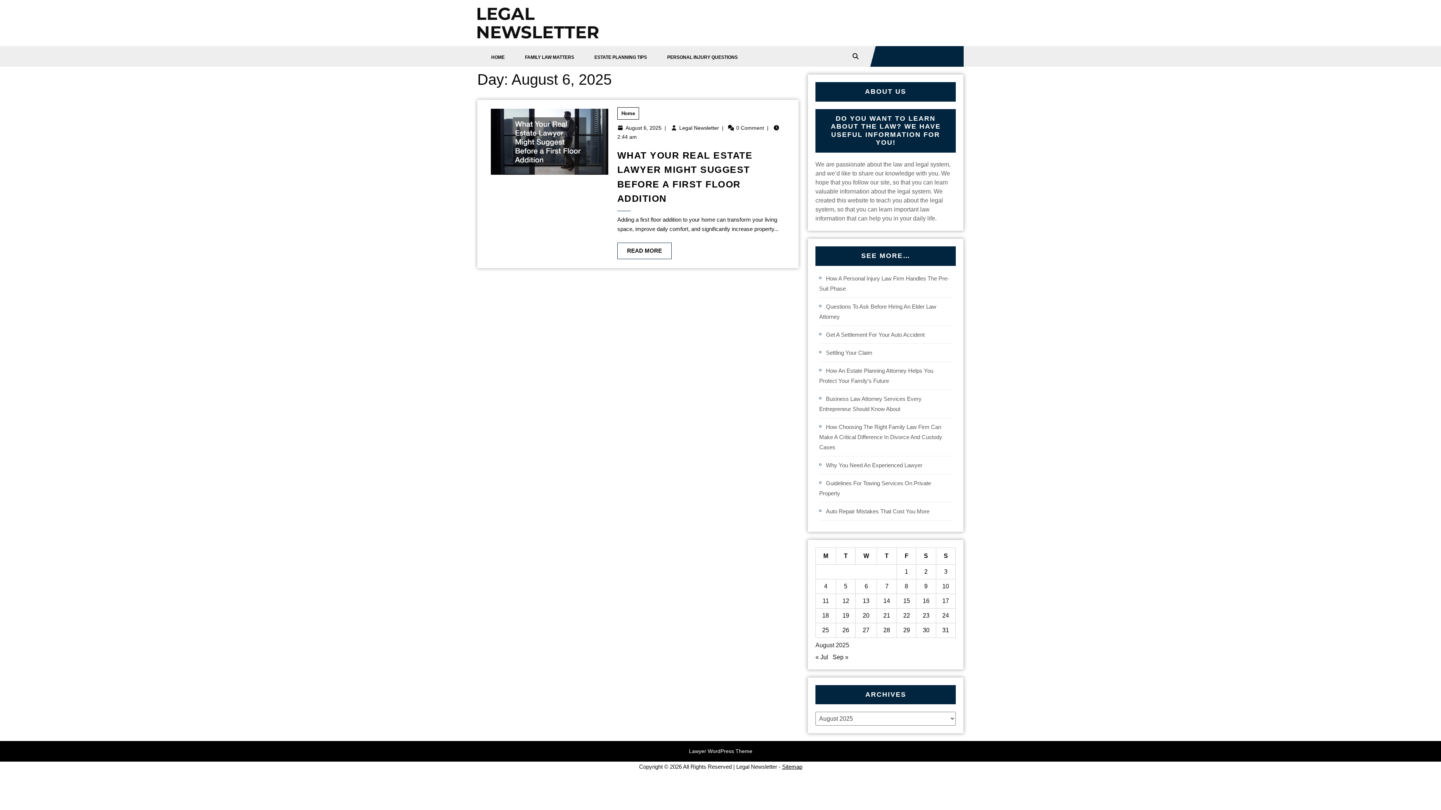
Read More (639, 248)
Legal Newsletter (699, 128)
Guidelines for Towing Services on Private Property (875, 488)
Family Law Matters (549, 57)
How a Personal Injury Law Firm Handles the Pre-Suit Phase (884, 283)
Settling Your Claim (849, 353)
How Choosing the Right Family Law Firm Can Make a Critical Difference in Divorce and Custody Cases (880, 437)
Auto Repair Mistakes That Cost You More (878, 511)
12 (845, 601)
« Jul (821, 657)
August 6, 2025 (644, 128)
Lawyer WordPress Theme (720, 751)
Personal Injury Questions (702, 57)
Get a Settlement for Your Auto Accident (875, 335)
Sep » (840, 657)
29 (906, 630)
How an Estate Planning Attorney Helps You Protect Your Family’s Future (876, 376)
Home (498, 57)
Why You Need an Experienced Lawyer (874, 465)
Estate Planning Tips (620, 57)
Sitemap (792, 767)
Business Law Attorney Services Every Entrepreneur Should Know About (870, 404)
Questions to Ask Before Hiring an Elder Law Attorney (877, 311)
